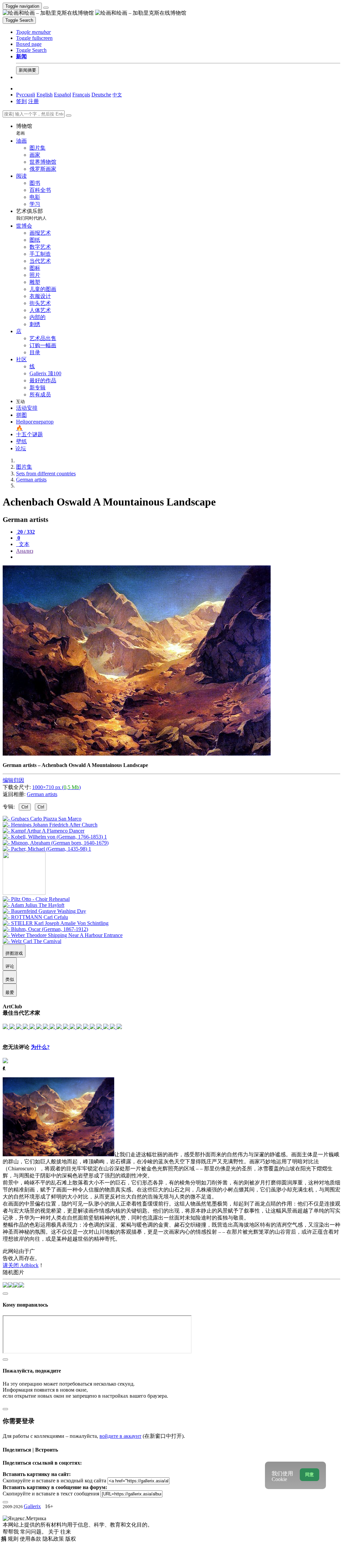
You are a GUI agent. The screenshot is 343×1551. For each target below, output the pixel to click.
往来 (65, 1532)
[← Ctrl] (47, 849)
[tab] (25, 532)
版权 (70, 1539)
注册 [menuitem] (33, 101)
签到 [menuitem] (21, 101)
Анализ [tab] (24, 551)
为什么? (40, 1047)
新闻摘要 (27, 70)
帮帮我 (11, 1532)
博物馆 (24, 129)
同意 (309, 1474)
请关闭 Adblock (21, 1265)
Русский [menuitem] (25, 94)
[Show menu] (46, 8)
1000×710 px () (56, 787)
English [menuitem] (45, 94)
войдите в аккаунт (120, 1436)
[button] (33, 32)
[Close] (68, 115)
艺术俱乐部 (31, 214)
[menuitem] (117, 94)
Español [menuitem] (62, 94)
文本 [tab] (23, 544)
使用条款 (31, 1539)
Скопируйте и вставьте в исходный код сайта (54, 1480)
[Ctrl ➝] (36, 899)
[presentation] (178, 557)
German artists (42, 794)
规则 (14, 1539)
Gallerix (32, 1506)
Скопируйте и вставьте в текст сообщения (51, 1493)
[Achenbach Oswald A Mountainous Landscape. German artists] (137, 754)
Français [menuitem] (81, 94)
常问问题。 (34, 1532)
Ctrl (24, 806)
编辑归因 (13, 780)
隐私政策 (54, 1539)
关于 (54, 1532)
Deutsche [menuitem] (101, 94)
